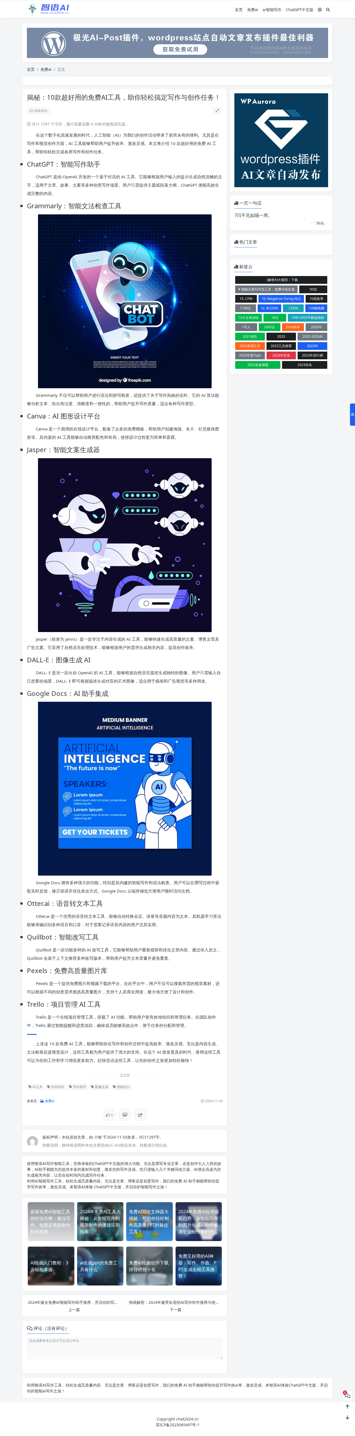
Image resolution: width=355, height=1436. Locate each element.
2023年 (312, 346)
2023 (281, 336)
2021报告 (250, 336)
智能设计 (123, 1086)
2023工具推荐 (281, 346)
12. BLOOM (269, 308)
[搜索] (328, 10)
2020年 (316, 327)
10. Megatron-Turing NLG (281, 298)
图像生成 (101, 1086)
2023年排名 (281, 355)
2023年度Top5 (250, 355)
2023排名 (305, 364)
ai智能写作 (272, 9)
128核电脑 (316, 308)
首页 (239, 9)
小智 (98, 1137)
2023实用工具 (249, 346)
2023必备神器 (257, 364)
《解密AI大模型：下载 (281, 279)
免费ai (252, 9)
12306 (293, 308)
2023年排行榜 (312, 355)
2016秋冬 (293, 327)
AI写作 (48, 1163)
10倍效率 (316, 298)
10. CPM (246, 298)
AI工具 (37, 1086)
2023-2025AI (313, 336)
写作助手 (79, 1086)
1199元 (245, 308)
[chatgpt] (177, 42)
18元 (274, 317)
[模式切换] (320, 10)
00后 (313, 289)
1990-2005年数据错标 (307, 317)
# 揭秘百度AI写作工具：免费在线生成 (266, 289)
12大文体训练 (248, 317)
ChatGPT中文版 (299, 9)
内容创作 (57, 1086)
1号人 (246, 327)
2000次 (269, 327)
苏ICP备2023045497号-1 (177, 1424)
